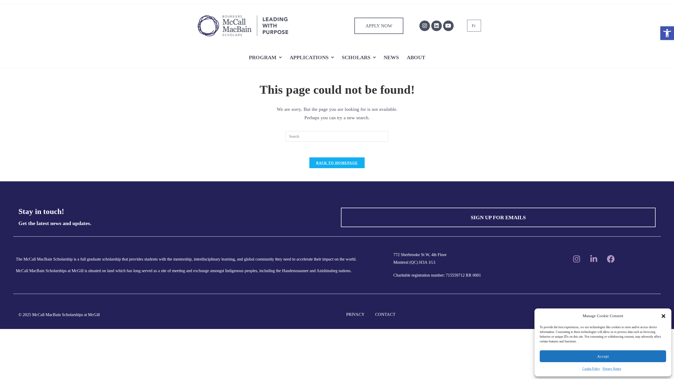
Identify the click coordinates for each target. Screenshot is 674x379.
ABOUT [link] (416, 57)
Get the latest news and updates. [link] (54, 223)
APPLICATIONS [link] (309, 57)
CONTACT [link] (385, 314)
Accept (603, 356)
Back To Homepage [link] (337, 163)
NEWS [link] (391, 57)
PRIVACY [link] (355, 314)
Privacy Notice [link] (612, 369)
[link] (667, 33)
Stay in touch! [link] (41, 211)
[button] (663, 316)
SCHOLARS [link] (356, 57)
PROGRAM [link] (262, 57)
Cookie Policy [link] (591, 369)
